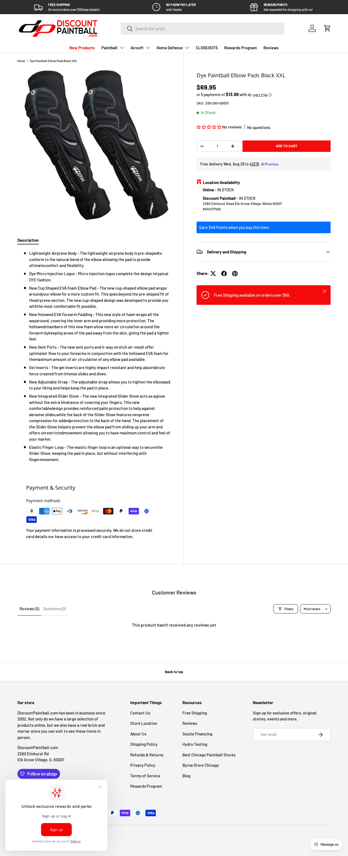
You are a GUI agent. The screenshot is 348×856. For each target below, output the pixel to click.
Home (21, 61)
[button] (327, 28)
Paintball (109, 47)
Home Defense (170, 47)
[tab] (28, 240)
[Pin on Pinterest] (234, 273)
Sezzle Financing (197, 733)
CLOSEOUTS (207, 47)
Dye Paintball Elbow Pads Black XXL (53, 61)
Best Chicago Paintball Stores (208, 754)
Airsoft (137, 47)
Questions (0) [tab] (55, 608)
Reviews (271, 47)
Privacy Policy (142, 765)
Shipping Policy (143, 744)
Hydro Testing (194, 744)
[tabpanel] (93, 356)
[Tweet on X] (213, 273)
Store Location (143, 723)
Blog (186, 775)
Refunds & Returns (146, 754)
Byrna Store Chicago (200, 765)
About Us (138, 733)
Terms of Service (145, 775)
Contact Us (140, 712)
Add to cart (286, 146)
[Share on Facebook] (224, 273)
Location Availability (221, 182)
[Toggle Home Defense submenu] (187, 47)
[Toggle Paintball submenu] (122, 47)
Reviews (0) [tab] (29, 608)
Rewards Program (240, 47)
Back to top (174, 672)
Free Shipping (194, 712)
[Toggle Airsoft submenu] (148, 47)
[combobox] (202, 29)
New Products (82, 47)
